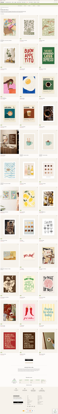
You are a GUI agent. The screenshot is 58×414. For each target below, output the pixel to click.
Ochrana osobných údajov (40, 401)
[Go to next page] (32, 362)
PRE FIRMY (38, 2)
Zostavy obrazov (31, 2)
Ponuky (27, 2)
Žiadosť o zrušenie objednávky (39, 402)
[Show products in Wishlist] (55, 2)
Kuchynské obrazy (6, 7)
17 (31, 362)
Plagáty (15, 2)
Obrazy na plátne (19, 2)
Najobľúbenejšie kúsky (8, 2)
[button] (55, 411)
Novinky (13, 2)
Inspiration (35, 2)
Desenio (31, 412)
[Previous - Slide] (18, 381)
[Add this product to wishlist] (18, 16)
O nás (27, 395)
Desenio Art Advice (40, 395)
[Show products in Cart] (57, 2)
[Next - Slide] (46, 381)
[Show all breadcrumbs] (1, 7)
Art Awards (28, 403)
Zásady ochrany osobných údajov (19, 403)
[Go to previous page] (25, 362)
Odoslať (18, 402)
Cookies (38, 400)
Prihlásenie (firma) (29, 404)
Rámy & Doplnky (24, 2)
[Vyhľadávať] (54, 2)
